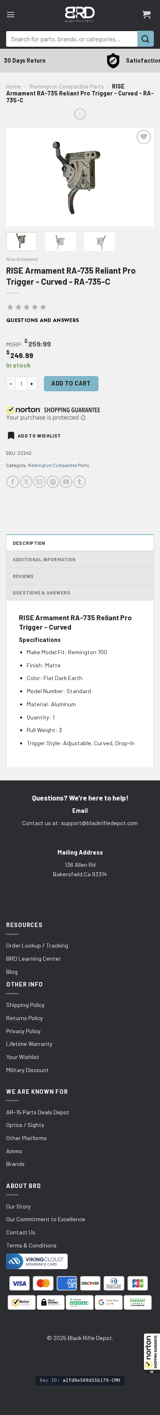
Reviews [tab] (23, 576)
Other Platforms (26, 1137)
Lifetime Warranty (29, 1043)
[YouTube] (66, 482)
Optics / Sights (25, 1124)
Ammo (14, 1150)
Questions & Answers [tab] (41, 592)
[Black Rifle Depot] (80, 14)
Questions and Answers (42, 320)
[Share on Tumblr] (79, 482)
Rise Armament (22, 259)
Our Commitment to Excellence (45, 1218)
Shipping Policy (25, 1004)
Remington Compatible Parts (67, 86)
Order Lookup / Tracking (37, 945)
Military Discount (27, 1069)
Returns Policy (24, 1017)
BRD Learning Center (33, 958)
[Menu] (10, 14)
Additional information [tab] (44, 559)
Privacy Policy (23, 1030)
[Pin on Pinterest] (53, 482)
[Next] (140, 177)
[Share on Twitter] (26, 482)
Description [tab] (29, 543)
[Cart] (146, 14)
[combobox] (71, 39)
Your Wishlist (22, 1056)
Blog (12, 971)
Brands (15, 1163)
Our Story (18, 1206)
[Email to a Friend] (39, 482)
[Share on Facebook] (13, 482)
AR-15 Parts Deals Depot (37, 1112)
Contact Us (20, 1232)
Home (13, 86)
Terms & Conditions (31, 1245)
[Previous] (19, 177)
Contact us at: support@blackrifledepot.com (80, 822)
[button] (152, 1353)
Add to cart (71, 383)
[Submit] (145, 39)
